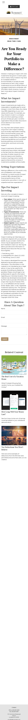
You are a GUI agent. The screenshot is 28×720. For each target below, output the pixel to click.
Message (4, 326)
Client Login (15, 6)
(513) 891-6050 (15, 710)
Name (3, 308)
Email (3, 317)
